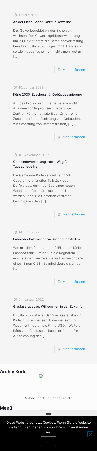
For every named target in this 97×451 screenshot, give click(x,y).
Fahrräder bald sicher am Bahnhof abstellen (46, 239)
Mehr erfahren (74, 70)
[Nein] (90, 434)
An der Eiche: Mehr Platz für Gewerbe (42, 22)
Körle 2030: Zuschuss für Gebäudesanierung (47, 94)
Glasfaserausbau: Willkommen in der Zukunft (47, 306)
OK (48, 441)
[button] (48, 414)
